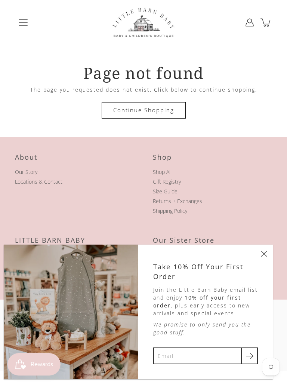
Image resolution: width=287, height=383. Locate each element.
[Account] (250, 22)
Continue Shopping (143, 110)
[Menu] (23, 23)
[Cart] (266, 22)
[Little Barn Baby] (143, 22)
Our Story (26, 171)
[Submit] (249, 355)
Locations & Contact (38, 181)
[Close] (264, 254)
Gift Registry (167, 181)
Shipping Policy (170, 210)
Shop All (162, 171)
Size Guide (165, 191)
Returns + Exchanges (177, 201)
